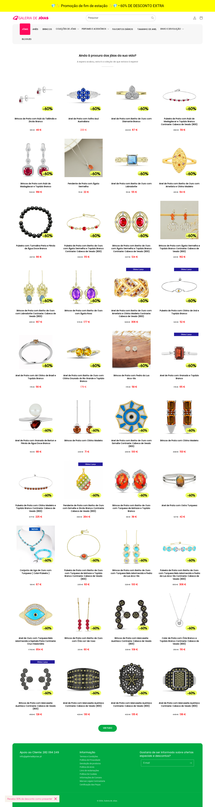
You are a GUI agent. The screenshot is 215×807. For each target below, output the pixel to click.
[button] (67, 29)
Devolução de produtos (90, 763)
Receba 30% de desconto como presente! (29, 798)
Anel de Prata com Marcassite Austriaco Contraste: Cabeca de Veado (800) (83, 704)
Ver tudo (107, 728)
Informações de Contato (91, 777)
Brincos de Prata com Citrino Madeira (83, 440)
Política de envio (87, 767)
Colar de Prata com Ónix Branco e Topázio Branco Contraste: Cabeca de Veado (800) (179, 641)
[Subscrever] (190, 763)
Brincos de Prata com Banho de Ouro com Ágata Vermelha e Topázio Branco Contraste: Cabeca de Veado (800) (131, 248)
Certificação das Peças (90, 784)
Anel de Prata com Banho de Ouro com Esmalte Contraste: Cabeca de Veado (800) (131, 443)
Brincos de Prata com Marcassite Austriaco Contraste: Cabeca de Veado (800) (131, 641)
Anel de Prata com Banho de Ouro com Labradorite (131, 185)
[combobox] (121, 18)
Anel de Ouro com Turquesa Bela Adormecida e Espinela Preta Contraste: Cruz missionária (35, 641)
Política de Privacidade (90, 760)
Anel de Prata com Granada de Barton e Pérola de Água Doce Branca (35, 442)
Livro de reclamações (89, 770)
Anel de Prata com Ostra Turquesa (179, 505)
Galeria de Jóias (111, 801)
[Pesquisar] (152, 18)
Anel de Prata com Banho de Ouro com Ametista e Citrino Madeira (179, 185)
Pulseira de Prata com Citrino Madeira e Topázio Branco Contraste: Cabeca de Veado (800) (36, 508)
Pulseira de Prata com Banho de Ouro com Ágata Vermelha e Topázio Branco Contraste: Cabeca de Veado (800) (83, 248)
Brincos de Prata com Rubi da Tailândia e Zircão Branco (35, 120)
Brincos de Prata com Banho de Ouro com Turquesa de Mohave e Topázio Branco (131, 508)
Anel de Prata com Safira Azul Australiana (83, 120)
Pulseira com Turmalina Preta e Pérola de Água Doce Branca (35, 247)
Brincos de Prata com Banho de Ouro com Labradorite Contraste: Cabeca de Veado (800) (36, 313)
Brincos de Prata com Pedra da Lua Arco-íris (131, 377)
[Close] (55, 799)
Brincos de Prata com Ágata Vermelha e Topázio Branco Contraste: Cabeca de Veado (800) (179, 248)
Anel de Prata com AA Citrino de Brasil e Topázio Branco (36, 377)
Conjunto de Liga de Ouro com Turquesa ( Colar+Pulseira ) (35, 572)
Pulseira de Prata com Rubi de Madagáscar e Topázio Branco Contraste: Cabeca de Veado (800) (179, 121)
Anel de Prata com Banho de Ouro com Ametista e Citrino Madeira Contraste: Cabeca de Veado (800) (131, 313)
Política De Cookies (88, 774)
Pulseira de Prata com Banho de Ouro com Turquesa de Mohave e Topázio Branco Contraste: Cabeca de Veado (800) (83, 574)
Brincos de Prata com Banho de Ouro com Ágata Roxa (84, 312)
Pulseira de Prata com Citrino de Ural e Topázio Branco (179, 312)
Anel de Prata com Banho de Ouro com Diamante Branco (131, 120)
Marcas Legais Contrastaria (92, 781)
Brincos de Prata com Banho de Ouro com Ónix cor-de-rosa (84, 639)
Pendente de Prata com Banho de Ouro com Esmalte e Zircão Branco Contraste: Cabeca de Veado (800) (83, 508)
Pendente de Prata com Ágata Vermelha (83, 185)
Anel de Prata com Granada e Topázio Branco (179, 377)
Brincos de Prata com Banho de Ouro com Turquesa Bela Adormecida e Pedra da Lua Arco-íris (131, 573)
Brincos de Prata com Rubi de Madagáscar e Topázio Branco (35, 185)
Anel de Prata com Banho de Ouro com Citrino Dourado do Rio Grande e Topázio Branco (83, 378)
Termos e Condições (89, 756)
